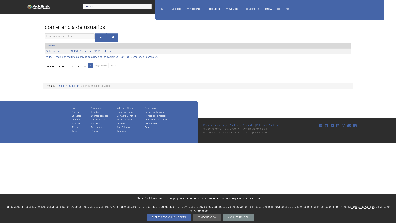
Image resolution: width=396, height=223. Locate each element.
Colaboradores (98, 119)
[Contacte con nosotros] (279, 9)
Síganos (121, 123)
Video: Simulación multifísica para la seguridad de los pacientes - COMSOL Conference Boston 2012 (102, 57)
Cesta (75, 131)
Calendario (96, 108)
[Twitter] (327, 126)
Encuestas (96, 123)
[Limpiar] (112, 37)
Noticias (76, 112)
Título (49, 45)
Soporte (76, 123)
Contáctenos (123, 127)
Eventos (95, 112)
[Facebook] (321, 126)
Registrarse (150, 127)
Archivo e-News (125, 112)
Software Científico (126, 116)
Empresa (121, 131)
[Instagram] (344, 126)
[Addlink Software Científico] (39, 6)
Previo (63, 66)
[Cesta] (288, 9)
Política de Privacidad (155, 116)
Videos (94, 131)
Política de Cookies (363, 206)
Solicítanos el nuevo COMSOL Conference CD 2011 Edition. (78, 51)
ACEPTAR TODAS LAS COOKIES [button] (169, 217)
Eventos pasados (99, 116)
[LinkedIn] (333, 126)
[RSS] (355, 126)
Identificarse (151, 123)
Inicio (50, 66)
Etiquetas (76, 116)
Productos (77, 119)
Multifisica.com (124, 119)
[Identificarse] (164, 9)
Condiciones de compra (156, 119)
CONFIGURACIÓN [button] (206, 217)
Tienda (75, 127)
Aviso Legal (150, 108)
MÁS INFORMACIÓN (238, 217)
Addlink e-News (125, 108)
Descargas (96, 127)
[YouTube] (338, 126)
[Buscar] (101, 37)
